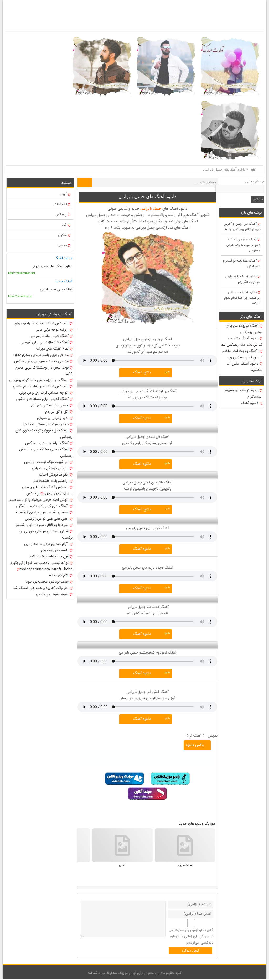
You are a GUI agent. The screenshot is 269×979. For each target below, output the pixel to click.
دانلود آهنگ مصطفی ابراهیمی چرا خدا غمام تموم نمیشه (242, 298)
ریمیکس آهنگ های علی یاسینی (45, 487)
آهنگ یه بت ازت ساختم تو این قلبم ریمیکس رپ (242, 354)
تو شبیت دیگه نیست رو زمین (46, 462)
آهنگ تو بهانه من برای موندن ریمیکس (244, 329)
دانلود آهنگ (142, 373)
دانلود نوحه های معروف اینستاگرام (243, 393)
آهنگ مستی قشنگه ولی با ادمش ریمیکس (45, 452)
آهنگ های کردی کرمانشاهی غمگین (42, 506)
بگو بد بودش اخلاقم (54, 475)
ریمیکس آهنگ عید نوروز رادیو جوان (41, 323)
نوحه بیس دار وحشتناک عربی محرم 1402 (43, 371)
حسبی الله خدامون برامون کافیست (42, 512)
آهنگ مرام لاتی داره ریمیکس (47, 443)
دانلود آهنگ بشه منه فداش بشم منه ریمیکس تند (241, 341)
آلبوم (63, 194)
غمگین (62, 235)
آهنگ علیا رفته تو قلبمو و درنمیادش (241, 263)
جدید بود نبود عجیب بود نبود (47, 582)
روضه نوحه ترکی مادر (53, 330)
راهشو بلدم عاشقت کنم (51, 481)
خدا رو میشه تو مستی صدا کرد (45, 424)
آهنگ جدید (63, 281)
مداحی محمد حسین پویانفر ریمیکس (41, 361)
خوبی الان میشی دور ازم (50, 405)
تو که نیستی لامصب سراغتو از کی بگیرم (39, 563)
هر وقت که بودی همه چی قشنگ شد (41, 588)
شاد (64, 225)
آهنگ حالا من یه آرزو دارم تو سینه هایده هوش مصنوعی (243, 245)
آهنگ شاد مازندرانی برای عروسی (44, 342)
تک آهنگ (60, 204)
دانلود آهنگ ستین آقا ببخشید (244, 367)
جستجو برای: (254, 181)
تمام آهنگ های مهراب (52, 349)
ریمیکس (61, 215)
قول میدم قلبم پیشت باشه (49, 557)
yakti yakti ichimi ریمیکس (49, 494)
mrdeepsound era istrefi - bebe (45, 569)
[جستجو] (84, 182)
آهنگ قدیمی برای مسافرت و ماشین (42, 399)
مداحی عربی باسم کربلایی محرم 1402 (41, 355)
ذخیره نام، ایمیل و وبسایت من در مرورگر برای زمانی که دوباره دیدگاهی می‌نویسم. (191, 936)
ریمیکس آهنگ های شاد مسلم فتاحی (41, 386)
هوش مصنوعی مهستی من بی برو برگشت (45, 534)
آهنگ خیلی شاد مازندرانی (50, 336)
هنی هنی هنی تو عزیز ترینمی (47, 519)
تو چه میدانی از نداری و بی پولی (44, 393)
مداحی (62, 245)
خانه (253, 170)
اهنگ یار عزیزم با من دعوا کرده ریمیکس (39, 380)
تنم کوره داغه (58, 575)
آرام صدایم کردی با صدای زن (46, 544)
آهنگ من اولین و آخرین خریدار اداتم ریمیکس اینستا (242, 226)
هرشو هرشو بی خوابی (52, 594)
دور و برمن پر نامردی (53, 418)
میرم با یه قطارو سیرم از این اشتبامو (42, 525)
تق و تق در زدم (57, 412)
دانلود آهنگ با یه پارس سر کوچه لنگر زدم (242, 279)
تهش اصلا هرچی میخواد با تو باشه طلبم (39, 500)
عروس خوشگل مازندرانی (50, 468)
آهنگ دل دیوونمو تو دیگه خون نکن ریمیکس (43, 434)
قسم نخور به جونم (55, 550)
